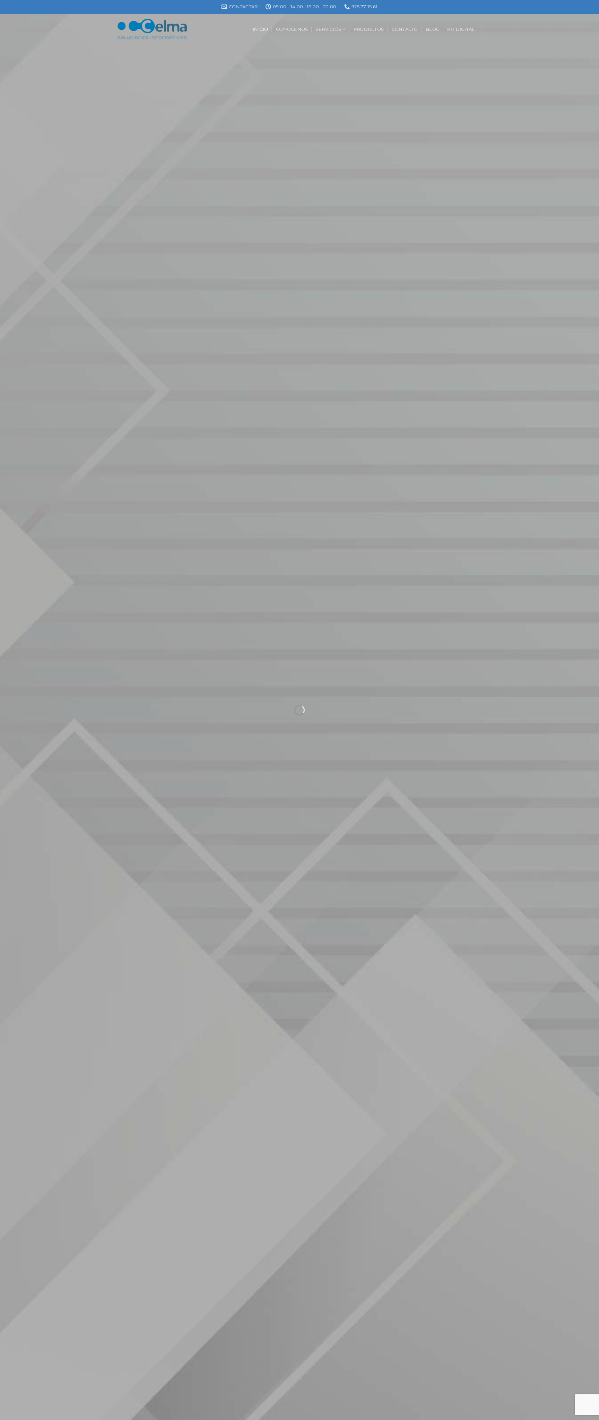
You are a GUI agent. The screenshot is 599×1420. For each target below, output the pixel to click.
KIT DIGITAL (461, 29)
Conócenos (292, 29)
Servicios (328, 29)
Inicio (260, 29)
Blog (433, 29)
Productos (369, 29)
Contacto (405, 29)
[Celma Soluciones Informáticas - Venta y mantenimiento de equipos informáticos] (152, 29)
